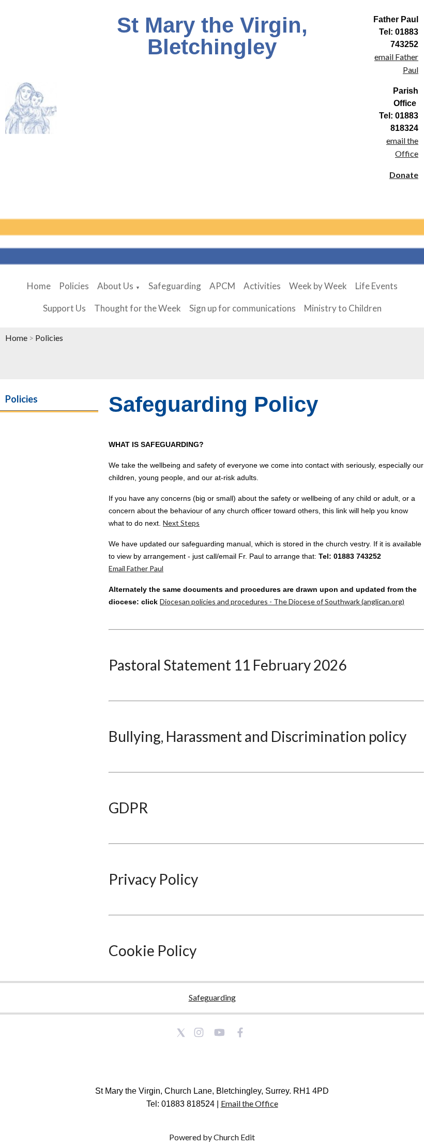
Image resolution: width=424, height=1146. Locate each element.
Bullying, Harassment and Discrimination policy (257, 736)
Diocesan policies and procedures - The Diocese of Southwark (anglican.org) (282, 601)
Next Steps (181, 522)
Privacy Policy (153, 879)
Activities (262, 285)
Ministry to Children (343, 308)
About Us (115, 285)
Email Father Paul (136, 568)
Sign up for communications (242, 308)
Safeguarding (174, 285)
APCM (222, 285)
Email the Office (249, 1103)
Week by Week (318, 285)
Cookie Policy (152, 950)
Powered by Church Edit (212, 1137)
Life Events (376, 285)
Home (39, 285)
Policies (74, 285)
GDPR (128, 807)
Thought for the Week (137, 308)
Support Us (64, 308)
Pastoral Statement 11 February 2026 (227, 665)
